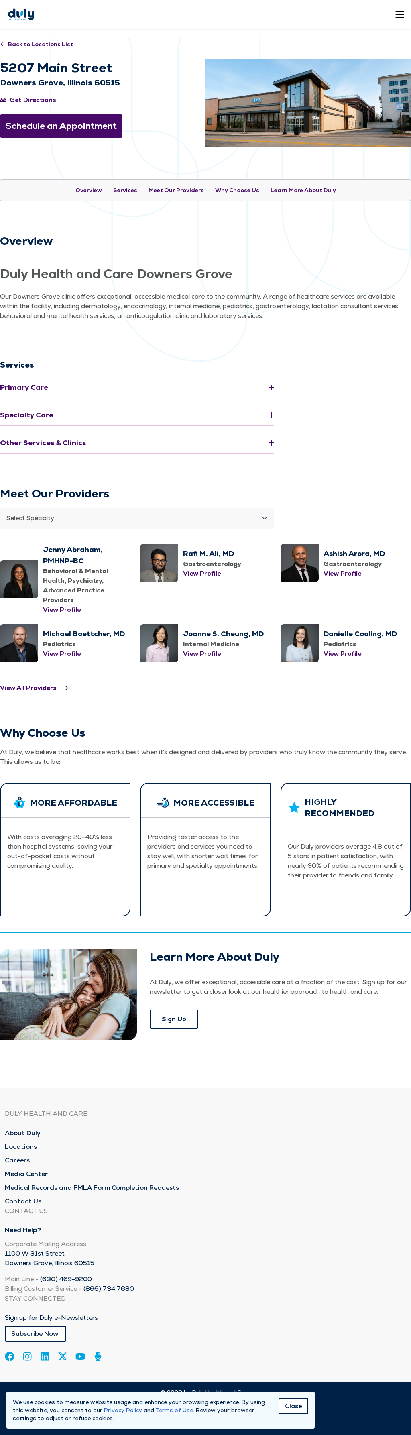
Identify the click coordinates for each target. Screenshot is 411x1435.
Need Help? (23, 1230)
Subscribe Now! (35, 1333)
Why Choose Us (237, 190)
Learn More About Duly (303, 190)
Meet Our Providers (176, 190)
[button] (137, 518)
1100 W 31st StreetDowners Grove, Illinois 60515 (49, 1258)
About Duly (23, 1133)
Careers (17, 1160)
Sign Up (174, 1019)
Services (125, 190)
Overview (88, 190)
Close (293, 1406)
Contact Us (23, 1201)
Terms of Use (174, 1410)
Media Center (26, 1174)
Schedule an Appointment (61, 126)
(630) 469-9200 (66, 1279)
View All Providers (28, 688)
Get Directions (33, 100)
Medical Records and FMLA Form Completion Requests (92, 1187)
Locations (21, 1146)
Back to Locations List (40, 44)
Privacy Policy (123, 1410)
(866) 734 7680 (108, 1288)
